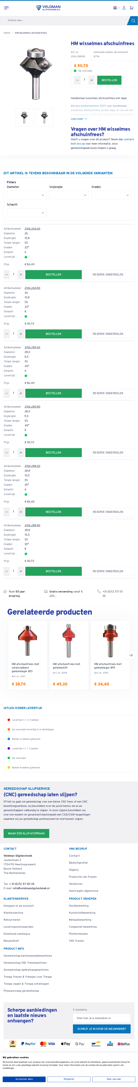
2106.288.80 (32, 525)
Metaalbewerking (80, 920)
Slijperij (74, 870)
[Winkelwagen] (131, 7)
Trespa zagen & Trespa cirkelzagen (26, 984)
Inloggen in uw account (19, 906)
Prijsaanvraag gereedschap (21, 991)
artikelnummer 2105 (93, 106)
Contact (74, 856)
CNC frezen (76, 941)
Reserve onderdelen (108, 275)
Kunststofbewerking (82, 913)
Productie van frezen (83, 877)
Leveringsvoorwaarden (18, 927)
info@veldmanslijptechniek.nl (31, 888)
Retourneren (12, 920)
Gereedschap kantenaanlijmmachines (28, 956)
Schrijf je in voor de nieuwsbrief (101, 1029)
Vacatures (75, 884)
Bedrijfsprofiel (78, 863)
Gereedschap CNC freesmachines (25, 963)
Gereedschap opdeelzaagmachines (26, 970)
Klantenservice (13, 913)
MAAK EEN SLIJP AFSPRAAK (26, 833)
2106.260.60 (32, 229)
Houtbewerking (79, 906)
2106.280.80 (32, 407)
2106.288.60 (32, 466)
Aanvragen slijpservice (83, 891)
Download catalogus (17, 934)
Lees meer (77, 119)
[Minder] (77, 80)
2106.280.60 (32, 347)
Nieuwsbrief (11, 941)
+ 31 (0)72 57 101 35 (22, 884)
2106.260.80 (32, 288)
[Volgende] (131, 655)
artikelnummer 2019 (83, 115)
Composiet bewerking (83, 927)
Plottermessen (78, 934)
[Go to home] (48, 7)
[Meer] (92, 80)
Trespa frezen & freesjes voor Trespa (28, 977)
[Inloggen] (125, 8)
